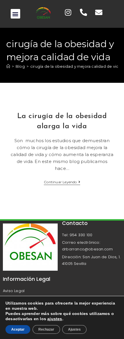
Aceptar (18, 329)
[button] (15, 14)
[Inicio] (8, 66)
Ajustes (74, 329)
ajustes (54, 318)
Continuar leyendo (62, 182)
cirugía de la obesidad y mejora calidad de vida (75, 66)
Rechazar (46, 329)
